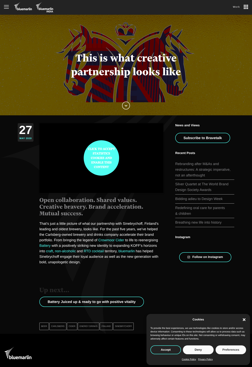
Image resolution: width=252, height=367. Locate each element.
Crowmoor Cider (111, 240)
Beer (44, 326)
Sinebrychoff (123, 326)
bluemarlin (127, 251)
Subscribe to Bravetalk (202, 138)
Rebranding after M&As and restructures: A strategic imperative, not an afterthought (203, 169)
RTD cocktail (94, 251)
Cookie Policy (189, 359)
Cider (72, 326)
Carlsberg (58, 326)
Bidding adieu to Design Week (199, 199)
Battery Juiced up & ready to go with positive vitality (92, 302)
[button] (244, 320)
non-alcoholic (65, 251)
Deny (198, 349)
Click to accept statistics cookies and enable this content (101, 158)
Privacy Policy (205, 359)
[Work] (246, 5)
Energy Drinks (88, 326)
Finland (106, 326)
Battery (45, 246)
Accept (166, 349)
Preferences (230, 349)
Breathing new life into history (198, 222)
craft (49, 251)
